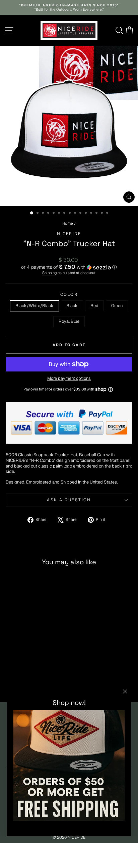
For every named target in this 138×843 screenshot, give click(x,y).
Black (72, 305)
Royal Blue (69, 321)
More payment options (69, 378)
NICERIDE (69, 233)
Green (117, 305)
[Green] (37, 680)
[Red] (29, 680)
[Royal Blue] (45, 680)
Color (69, 294)
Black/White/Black (34, 305)
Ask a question (69, 500)
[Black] (21, 680)
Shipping (49, 272)
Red (94, 305)
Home (67, 223)
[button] (69, 267)
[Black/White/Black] (14, 680)
